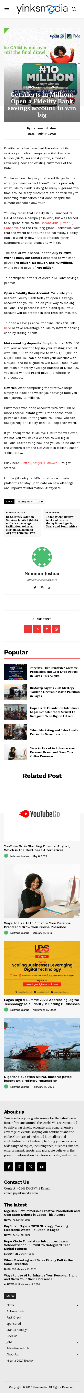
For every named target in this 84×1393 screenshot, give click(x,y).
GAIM (40, 501)
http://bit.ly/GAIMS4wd (40, 463)
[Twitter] (49, 586)
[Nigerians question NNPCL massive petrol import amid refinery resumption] (42, 1045)
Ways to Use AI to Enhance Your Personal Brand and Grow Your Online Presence (52, 752)
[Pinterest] (47, 629)
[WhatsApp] (56, 629)
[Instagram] (42, 586)
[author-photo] (6, 856)
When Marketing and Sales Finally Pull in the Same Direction (54, 732)
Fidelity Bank (25, 501)
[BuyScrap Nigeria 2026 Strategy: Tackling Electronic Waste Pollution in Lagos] (15, 692)
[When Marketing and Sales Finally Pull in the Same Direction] (15, 732)
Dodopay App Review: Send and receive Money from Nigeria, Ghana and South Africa (61, 521)
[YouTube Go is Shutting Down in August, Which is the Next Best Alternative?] (42, 814)
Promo (52, 86)
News (7, 1219)
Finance (33, 86)
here (7, 328)
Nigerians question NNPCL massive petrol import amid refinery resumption (38, 1079)
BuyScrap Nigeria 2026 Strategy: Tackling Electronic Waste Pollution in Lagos (55, 692)
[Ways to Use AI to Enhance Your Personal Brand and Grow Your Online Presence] (15, 752)
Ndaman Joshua (44, 128)
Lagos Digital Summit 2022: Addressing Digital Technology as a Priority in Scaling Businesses (42, 1002)
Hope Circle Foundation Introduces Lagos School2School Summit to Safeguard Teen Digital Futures (54, 712)
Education (11, 1253)
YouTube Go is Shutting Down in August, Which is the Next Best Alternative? (37, 848)
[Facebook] (34, 586)
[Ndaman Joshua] (42, 557)
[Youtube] (41, 1166)
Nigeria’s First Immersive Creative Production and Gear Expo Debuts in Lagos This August (54, 672)
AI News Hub (12, 1284)
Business (10, 1269)
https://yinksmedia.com (42, 579)
